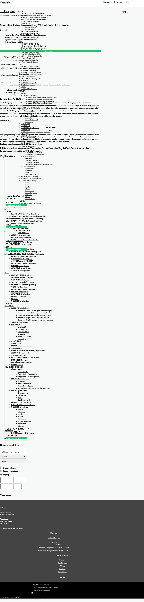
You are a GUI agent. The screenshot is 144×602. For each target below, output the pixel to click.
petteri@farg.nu (54, 538)
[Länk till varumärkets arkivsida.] (50, 129)
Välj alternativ (11, 227)
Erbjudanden (10, 468)
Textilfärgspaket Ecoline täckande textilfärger (14, 242)
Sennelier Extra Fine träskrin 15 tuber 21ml (16, 197)
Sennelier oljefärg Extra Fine (59, 85)
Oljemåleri (17, 85)
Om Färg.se (62, 563)
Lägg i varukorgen (50, 51)
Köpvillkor (62, 572)
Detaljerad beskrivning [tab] (12, 90)
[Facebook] (60, 577)
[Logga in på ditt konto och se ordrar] (127, 3)
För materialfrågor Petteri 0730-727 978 (54, 551)
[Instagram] (64, 577)
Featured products (10, 471)
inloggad (16, 151)
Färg (11, 85)
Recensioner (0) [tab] (10, 95)
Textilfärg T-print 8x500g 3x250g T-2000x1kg (15, 430)
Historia (62, 560)
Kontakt (62, 569)
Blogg (62, 566)
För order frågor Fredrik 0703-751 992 (54, 548)
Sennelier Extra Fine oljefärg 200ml (35, 85)
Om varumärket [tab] (10, 92)
